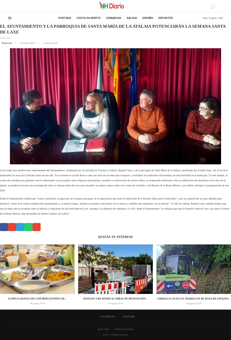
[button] (4, 227)
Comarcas (113, 18)
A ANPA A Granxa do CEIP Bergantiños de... (37, 298)
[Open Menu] (9, 18)
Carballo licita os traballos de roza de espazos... (193, 298)
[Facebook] (9, 6)
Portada (64, 18)
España (147, 18)
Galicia (132, 18)
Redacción (7, 43)
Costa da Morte (89, 18)
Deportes (165, 18)
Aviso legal (103, 329)
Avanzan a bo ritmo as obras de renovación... (115, 298)
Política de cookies (124, 329)
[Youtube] (12, 6)
